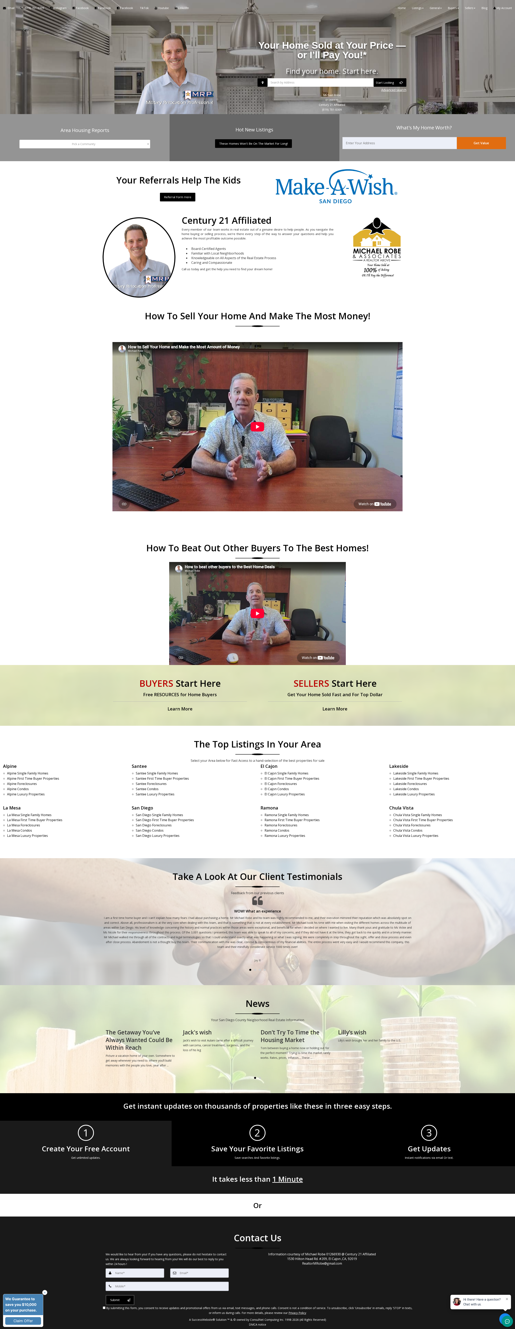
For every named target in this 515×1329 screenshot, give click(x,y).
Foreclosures (22, 784)
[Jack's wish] (219, 1040)
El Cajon (269, 766)
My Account (504, 8)
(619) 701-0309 (332, 109)
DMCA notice (257, 1324)
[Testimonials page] (257, 917)
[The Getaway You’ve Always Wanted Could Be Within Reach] (141, 1047)
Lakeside (398, 766)
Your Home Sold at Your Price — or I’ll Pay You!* (332, 50)
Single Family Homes (27, 773)
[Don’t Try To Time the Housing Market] (296, 1043)
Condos (18, 789)
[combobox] (84, 144)
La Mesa (12, 808)
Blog (484, 8)
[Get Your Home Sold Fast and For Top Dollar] (335, 695)
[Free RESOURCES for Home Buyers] (180, 695)
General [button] (435, 8)
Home (402, 8)
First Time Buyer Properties (33, 778)
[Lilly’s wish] (373, 1035)
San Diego (142, 808)
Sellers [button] (469, 8)
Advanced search (393, 90)
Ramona (269, 808)
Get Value (481, 143)
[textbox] (85, 144)
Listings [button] (417, 8)
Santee (139, 766)
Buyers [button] (452, 8)
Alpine (10, 766)
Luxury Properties (26, 794)
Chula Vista (401, 808)
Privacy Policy (297, 1313)
